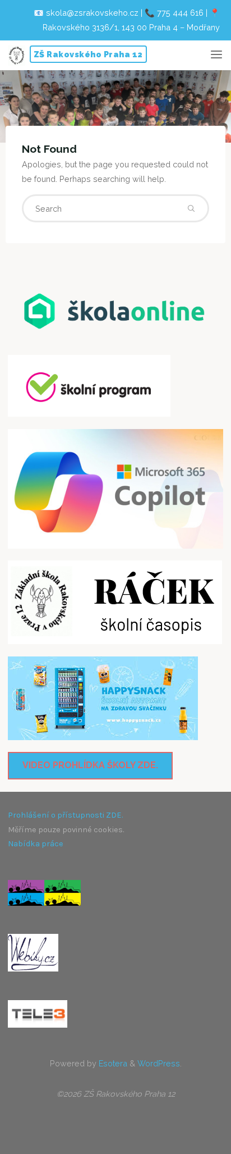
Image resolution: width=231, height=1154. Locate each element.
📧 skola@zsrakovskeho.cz (86, 12)
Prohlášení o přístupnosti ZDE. (65, 815)
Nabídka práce (35, 844)
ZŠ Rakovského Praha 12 (88, 54)
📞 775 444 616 (174, 12)
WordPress (158, 1063)
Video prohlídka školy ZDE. (90, 765)
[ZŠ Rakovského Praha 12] (16, 55)
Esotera (111, 1063)
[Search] (191, 208)
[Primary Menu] (216, 54)
